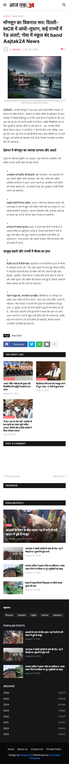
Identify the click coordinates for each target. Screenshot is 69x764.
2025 (34, 698)
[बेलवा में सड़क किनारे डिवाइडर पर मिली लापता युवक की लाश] (13, 587)
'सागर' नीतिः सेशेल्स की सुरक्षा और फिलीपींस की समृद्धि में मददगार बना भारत (17, 386)
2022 (34, 716)
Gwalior (22, 615)
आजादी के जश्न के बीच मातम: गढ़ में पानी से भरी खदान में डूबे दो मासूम (44, 634)
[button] (4, 5)
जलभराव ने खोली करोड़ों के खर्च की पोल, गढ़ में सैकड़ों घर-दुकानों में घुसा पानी (44, 550)
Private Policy (53, 749)
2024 (34, 704)
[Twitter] (31, 344)
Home (6, 16)
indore (44, 615)
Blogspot (25, 755)
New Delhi (17, 16)
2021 (34, 722)
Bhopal (9, 615)
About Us (22, 749)
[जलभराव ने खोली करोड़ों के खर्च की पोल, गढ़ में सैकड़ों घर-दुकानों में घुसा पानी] (13, 553)
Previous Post (12, 476)
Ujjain (34, 615)
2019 (34, 734)
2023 (34, 710)
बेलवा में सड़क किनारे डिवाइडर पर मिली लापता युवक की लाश (43, 584)
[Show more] (54, 344)
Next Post (58, 476)
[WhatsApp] (39, 344)
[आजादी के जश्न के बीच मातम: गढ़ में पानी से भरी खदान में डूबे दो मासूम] (13, 637)
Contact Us (37, 749)
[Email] (47, 344)
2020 (34, 728)
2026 (34, 692)
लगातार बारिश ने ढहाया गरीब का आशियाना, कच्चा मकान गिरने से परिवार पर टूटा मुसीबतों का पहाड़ (45, 567)
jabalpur (57, 615)
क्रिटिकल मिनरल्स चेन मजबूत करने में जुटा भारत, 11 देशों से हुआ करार (50, 385)
